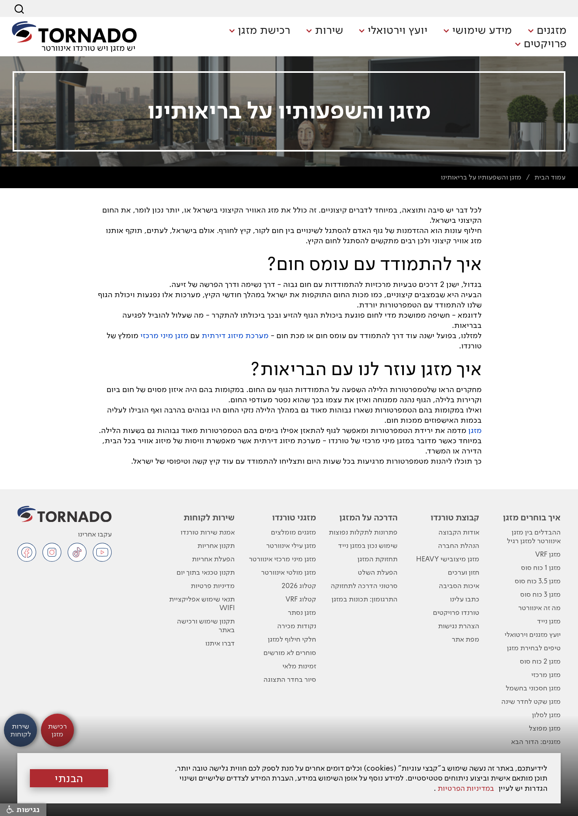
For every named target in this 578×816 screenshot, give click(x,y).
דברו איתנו (220, 643)
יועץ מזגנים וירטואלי (532, 634)
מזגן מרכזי (546, 674)
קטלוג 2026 (299, 585)
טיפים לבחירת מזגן (534, 648)
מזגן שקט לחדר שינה (531, 701)
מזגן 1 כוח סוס (541, 567)
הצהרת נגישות (458, 626)
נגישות (27, 810)
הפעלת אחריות (213, 559)
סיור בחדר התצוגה (289, 679)
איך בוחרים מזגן (532, 517)
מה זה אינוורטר (539, 607)
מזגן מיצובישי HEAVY (447, 559)
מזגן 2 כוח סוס (540, 661)
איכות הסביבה (459, 585)
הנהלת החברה (458, 545)
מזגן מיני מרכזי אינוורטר (282, 559)
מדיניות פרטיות (213, 585)
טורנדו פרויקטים (456, 612)
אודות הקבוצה (458, 532)
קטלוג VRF (300, 599)
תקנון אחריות (216, 545)
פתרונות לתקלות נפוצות (363, 532)
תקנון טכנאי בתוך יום (206, 572)
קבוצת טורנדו (455, 517)
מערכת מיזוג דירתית (235, 335)
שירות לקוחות (209, 517)
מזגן (475, 430)
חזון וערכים (463, 572)
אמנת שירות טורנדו (207, 532)
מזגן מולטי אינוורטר (288, 572)
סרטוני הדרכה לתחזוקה (364, 585)
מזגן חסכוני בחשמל (533, 688)
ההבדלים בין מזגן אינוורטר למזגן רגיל (534, 536)
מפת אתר (465, 639)
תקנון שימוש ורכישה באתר (206, 625)
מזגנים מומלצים (293, 532)
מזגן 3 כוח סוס (540, 594)
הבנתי (69, 778)
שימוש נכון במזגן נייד (368, 545)
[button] (547, 30)
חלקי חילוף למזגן (292, 639)
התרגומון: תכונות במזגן (364, 599)
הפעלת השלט (378, 572)
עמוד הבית (549, 177)
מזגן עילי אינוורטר (291, 545)
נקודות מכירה (296, 626)
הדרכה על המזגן (368, 517)
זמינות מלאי (299, 666)
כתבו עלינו (464, 599)
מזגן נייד (549, 621)
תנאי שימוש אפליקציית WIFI (202, 603)
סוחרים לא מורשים (289, 652)
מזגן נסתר (302, 612)
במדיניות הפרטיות (466, 788)
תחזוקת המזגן (377, 559)
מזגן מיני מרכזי (164, 335)
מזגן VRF (548, 554)
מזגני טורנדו (294, 517)
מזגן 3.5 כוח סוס (538, 581)
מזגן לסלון (546, 715)
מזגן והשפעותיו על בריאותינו (481, 177)
